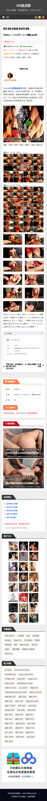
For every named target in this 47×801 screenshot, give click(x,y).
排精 (9, 701)
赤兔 (28, 636)
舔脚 (9, 728)
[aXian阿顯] (23, 618)
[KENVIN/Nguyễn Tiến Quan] (23, 546)
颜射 (30, 732)
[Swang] (34, 546)
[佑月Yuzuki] (10, 75)
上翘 (29, 50)
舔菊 (19, 728)
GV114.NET (11, 517)
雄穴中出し (9, 654)
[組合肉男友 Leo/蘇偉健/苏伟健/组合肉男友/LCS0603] (23, 556)
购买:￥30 (10, 42)
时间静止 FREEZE (28, 649)
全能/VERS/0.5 (24, 683)
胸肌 (18, 57)
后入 (23, 688)
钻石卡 (23, 413)
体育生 (18, 54)
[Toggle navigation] (7, 17)
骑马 (9, 737)
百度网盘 (24, 476)
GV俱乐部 (23, 5)
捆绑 (33, 697)
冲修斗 (7, 649)
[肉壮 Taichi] (34, 618)
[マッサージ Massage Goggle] (34, 597)
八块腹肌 (20, 636)
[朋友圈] (36, 17)
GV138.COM (12, 510)
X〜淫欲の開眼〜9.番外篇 (33, 365)
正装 (22, 706)
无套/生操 (32, 701)
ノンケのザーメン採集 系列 (15, 50)
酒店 (19, 732)
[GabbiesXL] (13, 618)
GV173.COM (12, 507)
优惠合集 (8, 449)
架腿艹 (10, 706)
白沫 (32, 706)
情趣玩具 (36, 54)
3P (8, 670)
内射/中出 (10, 688)
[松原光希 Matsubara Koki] (34, 556)
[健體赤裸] (13, 597)
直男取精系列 (16, 88)
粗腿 (29, 714)
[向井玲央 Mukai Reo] (34, 607)
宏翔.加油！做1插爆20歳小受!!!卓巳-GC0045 (14, 366)
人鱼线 (35, 50)
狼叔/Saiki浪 (24, 645)
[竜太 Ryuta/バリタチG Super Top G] (23, 566)
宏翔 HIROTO (10, 636)
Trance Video (27, 46)
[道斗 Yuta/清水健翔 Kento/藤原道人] (34, 577)
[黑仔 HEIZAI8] (23, 587)
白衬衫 (9, 710)
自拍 (31, 723)
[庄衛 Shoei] (23, 597)
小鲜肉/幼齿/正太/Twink (16, 692)
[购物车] (39, 17)
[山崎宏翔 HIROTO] (13, 546)
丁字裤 (9, 679)
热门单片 (15, 28)
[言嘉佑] (13, 566)
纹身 (8, 719)
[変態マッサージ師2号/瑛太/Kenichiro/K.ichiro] (34, 566)
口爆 (7, 476)
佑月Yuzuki (9, 54)
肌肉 (12, 57)
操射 (19, 701)
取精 (5, 28)
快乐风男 (36, 636)
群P (29, 476)
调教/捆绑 (15, 649)
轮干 (9, 732)
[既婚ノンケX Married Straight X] (13, 577)
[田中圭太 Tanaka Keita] (34, 587)
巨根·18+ (27, 54)
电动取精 (22, 28)
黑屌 (29, 57)
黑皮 (31, 737)
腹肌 (24, 57)
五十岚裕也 (28, 640)
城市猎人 (8, 640)
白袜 (21, 710)
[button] (43, 17)
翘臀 (19, 719)
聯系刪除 (32, 796)
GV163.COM (12, 504)
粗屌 (19, 714)
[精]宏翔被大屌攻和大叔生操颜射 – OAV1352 (24, 483)
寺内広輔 (8, 645)
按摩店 (37, 640)
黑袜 (15, 645)
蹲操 (30, 728)
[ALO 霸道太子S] (13, 587)
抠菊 (22, 697)
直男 (7, 57)
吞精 (34, 688)
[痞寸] (23, 577)
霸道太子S (17, 640)
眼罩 (9, 714)
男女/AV (34, 645)
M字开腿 (10, 674)
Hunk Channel (21, 670)
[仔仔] (13, 607)
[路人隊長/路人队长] (23, 607)
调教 (23, 449)
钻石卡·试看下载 (30, 449)
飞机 (27, 28)
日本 (9, 28)
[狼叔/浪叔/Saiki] (13, 556)
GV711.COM (11, 514)
